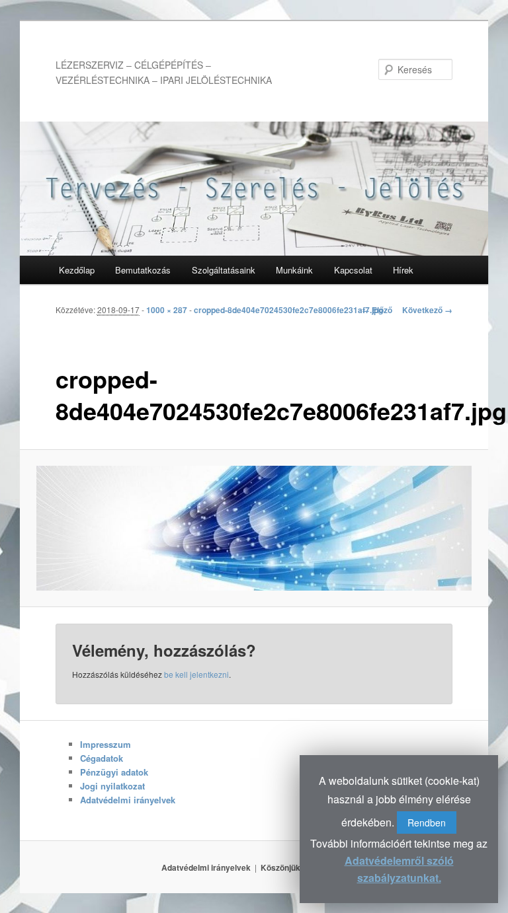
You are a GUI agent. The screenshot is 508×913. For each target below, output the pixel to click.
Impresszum (105, 744)
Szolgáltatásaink (223, 270)
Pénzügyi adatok (114, 772)
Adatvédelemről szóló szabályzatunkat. (399, 869)
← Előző (377, 310)
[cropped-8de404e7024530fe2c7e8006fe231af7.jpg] (254, 528)
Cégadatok (101, 758)
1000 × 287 (166, 310)
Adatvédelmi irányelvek (127, 799)
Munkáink (294, 270)
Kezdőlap (77, 270)
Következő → (427, 310)
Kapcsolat (353, 270)
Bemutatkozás (143, 270)
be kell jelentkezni (196, 674)
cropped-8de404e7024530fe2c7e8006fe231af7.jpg (288, 310)
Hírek (403, 270)
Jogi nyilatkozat (112, 786)
